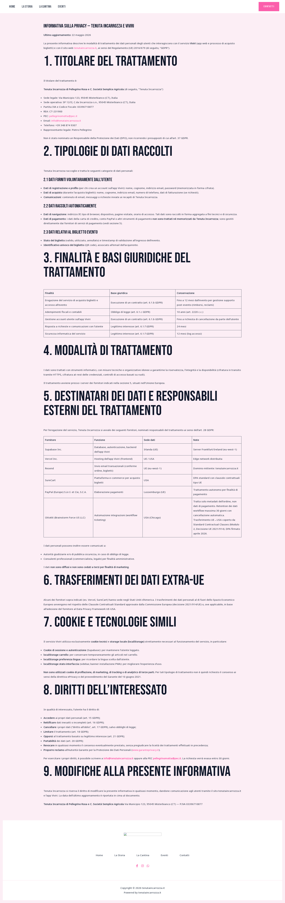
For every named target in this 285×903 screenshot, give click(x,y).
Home (12, 7)
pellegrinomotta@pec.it (63, 116)
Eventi (61, 7)
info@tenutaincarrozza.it (66, 120)
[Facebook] (137, 865)
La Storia (27, 7)
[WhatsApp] (147, 865)
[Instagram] (142, 865)
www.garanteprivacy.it (145, 750)
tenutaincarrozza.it (85, 48)
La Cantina (45, 7)
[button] (269, 6)
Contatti (184, 855)
